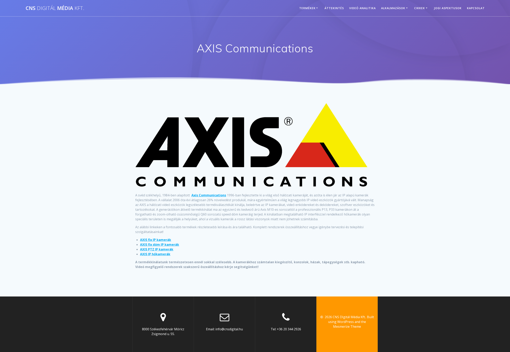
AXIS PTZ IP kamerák (156, 249)
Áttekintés (334, 8)
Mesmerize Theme (347, 326)
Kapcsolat (476, 8)
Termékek (307, 8)
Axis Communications (208, 195)
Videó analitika (362, 8)
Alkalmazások (393, 8)
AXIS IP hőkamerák (155, 254)
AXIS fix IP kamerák (155, 240)
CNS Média (55, 8)
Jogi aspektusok (448, 8)
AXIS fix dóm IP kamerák (159, 244)
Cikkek (419, 8)
